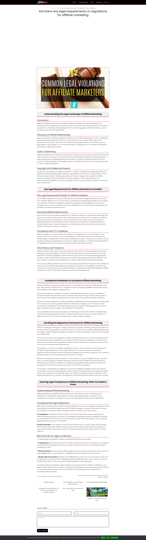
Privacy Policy (114, 537)
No (108, 537)
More (106, 2)
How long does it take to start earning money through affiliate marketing (93, 476)
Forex (92, 2)
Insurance (99, 2)
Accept (103, 537)
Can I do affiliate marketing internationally (50, 476)
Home (74, 2)
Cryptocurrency (83, 2)
